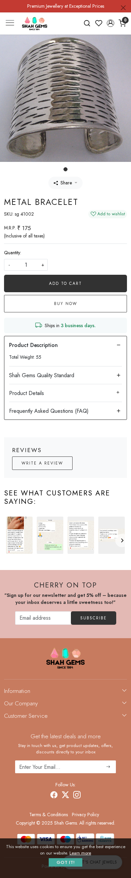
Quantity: (12, 252)
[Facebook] (54, 795)
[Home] (34, 23)
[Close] (123, 7)
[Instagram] (77, 795)
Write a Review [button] (42, 463)
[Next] (122, 540)
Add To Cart (65, 283)
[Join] (108, 766)
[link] (87, 23)
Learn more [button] (80, 853)
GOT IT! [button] (65, 862)
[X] (65, 795)
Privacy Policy (85, 814)
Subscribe (93, 618)
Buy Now (65, 304)
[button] (110, 23)
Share (66, 182)
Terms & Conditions (48, 814)
